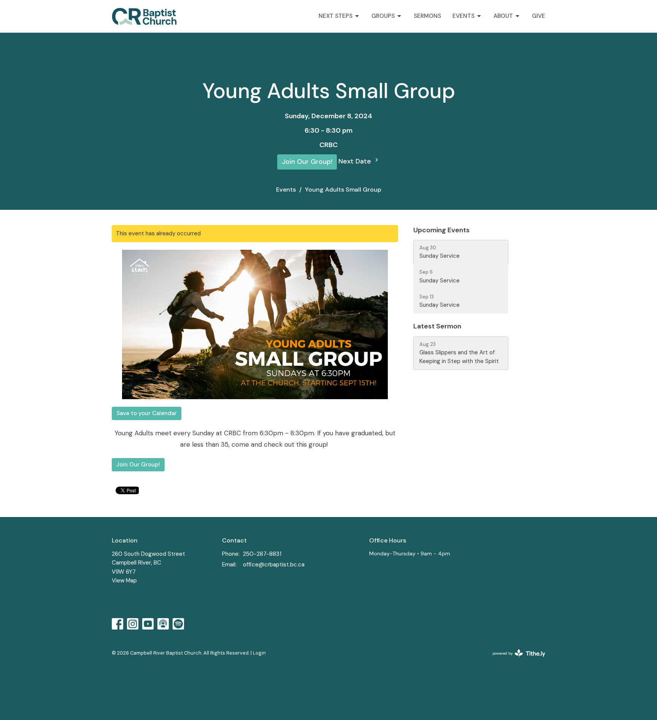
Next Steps (335, 16)
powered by (514, 660)
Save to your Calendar (146, 413)
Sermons (427, 16)
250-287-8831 (262, 554)
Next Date (355, 161)
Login (259, 653)
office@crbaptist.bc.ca (274, 564)
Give (538, 16)
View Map (124, 580)
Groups (383, 16)
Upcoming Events (441, 230)
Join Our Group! (307, 161)
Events (463, 16)
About (503, 16)
